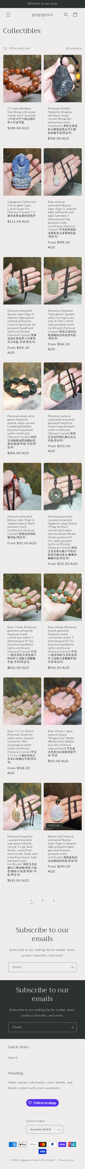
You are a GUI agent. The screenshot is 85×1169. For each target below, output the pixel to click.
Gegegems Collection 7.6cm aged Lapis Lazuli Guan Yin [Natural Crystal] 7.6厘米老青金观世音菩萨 (21, 209)
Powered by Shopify (43, 1160)
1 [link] (31, 900)
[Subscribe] (72, 967)
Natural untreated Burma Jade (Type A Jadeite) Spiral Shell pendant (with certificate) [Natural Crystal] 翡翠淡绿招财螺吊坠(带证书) (21, 527)
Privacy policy (66, 1160)
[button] (8, 14)
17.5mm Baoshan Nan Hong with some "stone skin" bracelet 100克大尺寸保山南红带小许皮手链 (21, 115)
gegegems (26, 1160)
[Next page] (53, 900)
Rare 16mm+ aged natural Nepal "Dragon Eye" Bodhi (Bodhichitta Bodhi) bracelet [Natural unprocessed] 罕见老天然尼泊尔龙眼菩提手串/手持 (62, 743)
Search (13, 1058)
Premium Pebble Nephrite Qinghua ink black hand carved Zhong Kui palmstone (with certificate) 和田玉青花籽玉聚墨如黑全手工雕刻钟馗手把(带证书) (63, 121)
